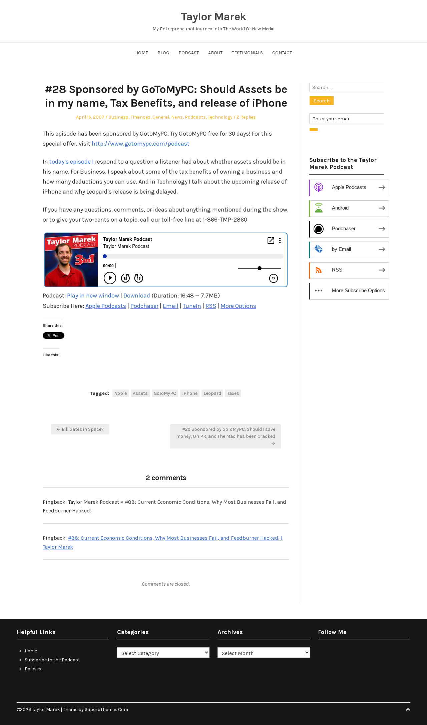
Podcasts (195, 117)
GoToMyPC (165, 393)
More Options (238, 306)
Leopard (212, 393)
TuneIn (192, 306)
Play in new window (93, 295)
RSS (210, 306)
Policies (33, 669)
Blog (163, 53)
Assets (140, 393)
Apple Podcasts (105, 306)
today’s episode (70, 161)
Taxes (233, 393)
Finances (140, 117)
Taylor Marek (213, 16)
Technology (220, 117)
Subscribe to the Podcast (52, 660)
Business (118, 117)
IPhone (189, 393)
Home (141, 53)
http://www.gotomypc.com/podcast (140, 143)
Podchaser (144, 306)
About (215, 53)
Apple (120, 393)
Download (136, 295)
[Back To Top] (408, 709)
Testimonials (247, 53)
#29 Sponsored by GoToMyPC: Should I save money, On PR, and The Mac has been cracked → (225, 436)
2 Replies (246, 117)
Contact (282, 53)
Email (170, 306)
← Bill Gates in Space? (80, 429)
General (160, 117)
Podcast (188, 53)
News (177, 117)
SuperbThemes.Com (106, 709)
